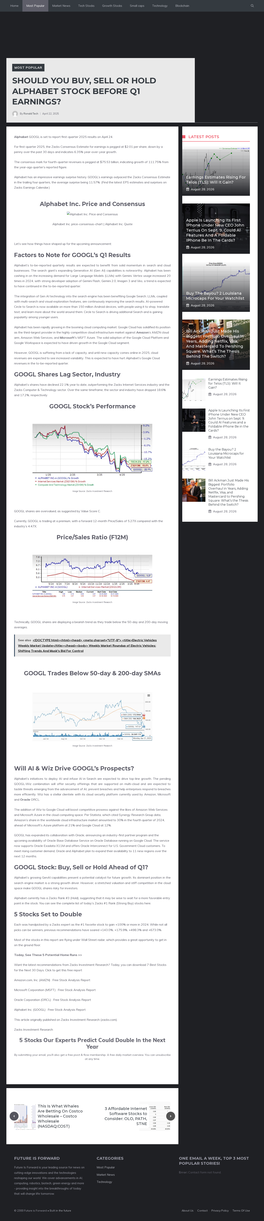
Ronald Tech (31, 113)
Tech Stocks (86, 6)
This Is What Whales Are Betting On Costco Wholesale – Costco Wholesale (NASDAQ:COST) (60, 1116)
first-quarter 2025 (74, 137)
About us (187, 1210)
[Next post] (170, 1116)
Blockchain (182, 6)
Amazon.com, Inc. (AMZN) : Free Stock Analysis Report (52, 980)
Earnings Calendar (35, 187)
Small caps (137, 6)
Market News (61, 6)
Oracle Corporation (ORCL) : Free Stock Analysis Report (52, 1000)
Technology (160, 6)
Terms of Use (241, 1210)
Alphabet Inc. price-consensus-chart (77, 224)
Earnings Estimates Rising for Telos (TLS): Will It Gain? (227, 383)
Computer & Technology (40, 390)
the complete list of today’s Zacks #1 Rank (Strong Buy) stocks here (103, 903)
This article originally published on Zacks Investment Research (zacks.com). (66, 1020)
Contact (202, 1210)
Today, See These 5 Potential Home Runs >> (48, 955)
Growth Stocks (112, 6)
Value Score (89, 511)
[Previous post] (14, 1116)
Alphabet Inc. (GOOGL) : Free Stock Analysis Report (50, 1010)
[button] (252, 6)
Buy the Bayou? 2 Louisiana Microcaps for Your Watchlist (226, 453)
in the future (63, 1210)
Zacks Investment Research (33, 1029)
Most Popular (35, 6)
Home (14, 6)
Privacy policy (220, 1210)
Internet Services (134, 384)
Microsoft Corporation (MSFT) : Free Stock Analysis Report (55, 990)
